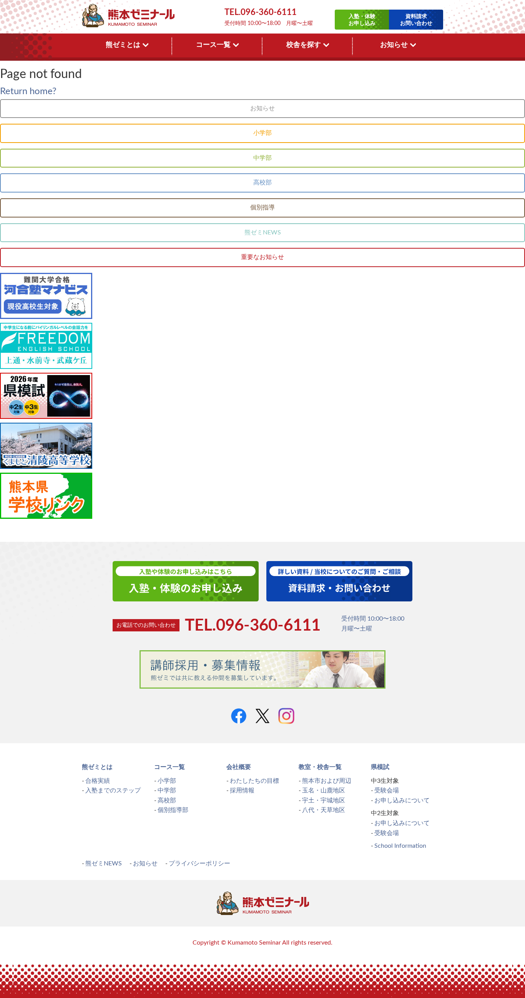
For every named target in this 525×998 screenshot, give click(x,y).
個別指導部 (173, 810)
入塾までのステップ (113, 790)
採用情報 (242, 790)
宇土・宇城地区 (323, 800)
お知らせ (262, 108)
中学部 (262, 158)
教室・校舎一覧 (320, 767)
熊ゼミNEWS (262, 232)
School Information (400, 846)
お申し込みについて (402, 800)
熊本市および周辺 (326, 781)
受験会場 (386, 790)
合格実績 (97, 781)
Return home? (28, 91)
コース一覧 (169, 767)
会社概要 (238, 767)
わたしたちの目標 (254, 781)
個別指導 (262, 207)
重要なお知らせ (262, 257)
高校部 (262, 182)
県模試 (380, 767)
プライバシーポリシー (199, 863)
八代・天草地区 (323, 810)
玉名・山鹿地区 (323, 790)
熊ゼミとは (97, 767)
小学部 (262, 133)
